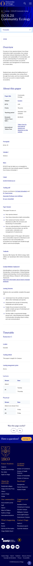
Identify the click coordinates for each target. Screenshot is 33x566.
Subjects (3, 467)
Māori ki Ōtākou (5, 510)
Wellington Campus (22, 512)
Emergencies (21, 484)
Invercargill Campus (23, 514)
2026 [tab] (5, 39)
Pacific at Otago (5, 512)
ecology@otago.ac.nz (9, 180)
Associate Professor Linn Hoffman (13, 196)
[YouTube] (17, 547)
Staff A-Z (19, 523)
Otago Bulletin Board (7, 531)
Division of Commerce (23, 468)
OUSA (3, 496)
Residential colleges (6, 486)
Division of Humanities (23, 475)
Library (3, 491)
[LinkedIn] (3, 547)
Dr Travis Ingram (7, 193)
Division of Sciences (23, 478)
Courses (7, 11)
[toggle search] (25, 3)
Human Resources (22, 487)
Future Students (7, 464)
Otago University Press (7, 488)
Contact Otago (22, 520)
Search (12, 555)
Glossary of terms (26, 555)
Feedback (17, 555)
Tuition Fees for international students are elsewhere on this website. (23, 128)
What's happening (8, 520)
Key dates (4, 472)
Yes (14, 430)
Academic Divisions (21, 464)
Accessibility (26, 557)
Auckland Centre (22, 504)
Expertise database (22, 528)
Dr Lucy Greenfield (8, 199)
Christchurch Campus (23, 507)
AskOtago (26, 439)
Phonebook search (22, 526)
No (20, 430)
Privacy (19, 557)
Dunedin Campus (22, 509)
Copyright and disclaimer (10, 557)
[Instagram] (13, 547)
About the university (5, 482)
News (2, 523)
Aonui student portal (7, 502)
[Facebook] (8, 547)
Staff (2, 505)
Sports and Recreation (7, 528)
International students (7, 515)
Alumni (3, 507)
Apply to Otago (5, 474)
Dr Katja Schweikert (21, 191)
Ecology (20, 100)
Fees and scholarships (7, 469)
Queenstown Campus (23, 517)
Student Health (21, 489)
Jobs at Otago (5, 493)
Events (3, 526)
